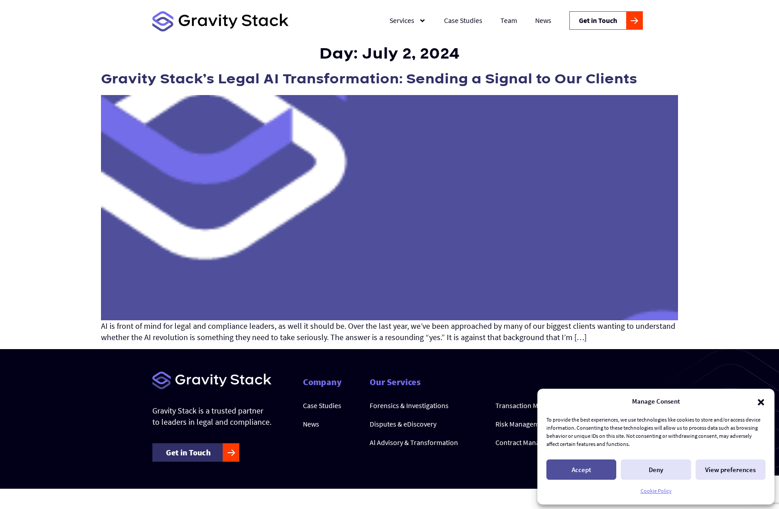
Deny (656, 469)
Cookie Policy (656, 490)
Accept (581, 469)
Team (508, 20)
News (543, 20)
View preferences (730, 469)
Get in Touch (598, 20)
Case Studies (463, 20)
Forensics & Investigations (409, 405)
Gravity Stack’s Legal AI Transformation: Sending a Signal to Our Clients (369, 79)
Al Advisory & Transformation (414, 442)
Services (402, 20)
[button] (760, 401)
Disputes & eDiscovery (403, 423)
